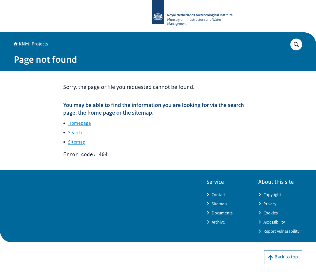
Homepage (79, 123)
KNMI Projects (33, 44)
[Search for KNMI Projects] (296, 44)
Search (75, 133)
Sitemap (76, 142)
